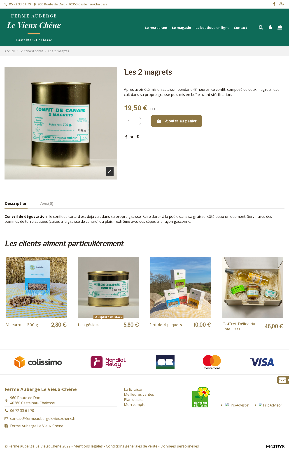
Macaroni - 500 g (22, 324)
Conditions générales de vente (131, 446)
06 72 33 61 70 (20, 4)
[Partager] (126, 136)
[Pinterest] (138, 136)
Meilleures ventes (139, 394)
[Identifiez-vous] (270, 27)
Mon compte (134, 404)
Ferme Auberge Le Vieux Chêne (36, 425)
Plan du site (134, 399)
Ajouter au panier (181, 121)
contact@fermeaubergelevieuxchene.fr (43, 418)
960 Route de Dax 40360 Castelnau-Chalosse (32, 400)
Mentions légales (88, 446)
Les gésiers (88, 324)
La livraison (133, 389)
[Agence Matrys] (275, 446)
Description (16, 203)
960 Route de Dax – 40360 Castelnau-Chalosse (72, 4)
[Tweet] (132, 136)
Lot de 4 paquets (166, 324)
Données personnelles (180, 446)
